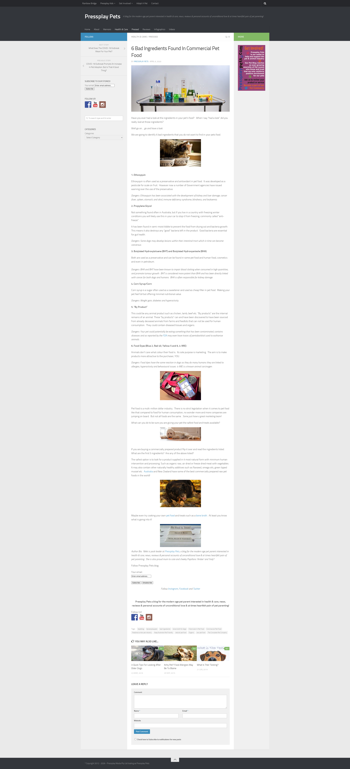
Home (87, 29)
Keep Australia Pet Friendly (163, 633)
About (96, 29)
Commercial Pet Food (214, 629)
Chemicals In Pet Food (196, 629)
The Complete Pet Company (217, 633)
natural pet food (180, 633)
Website (137, 720)
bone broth (201, 515)
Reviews (146, 29)
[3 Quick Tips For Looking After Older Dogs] (147, 653)
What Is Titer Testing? (207, 664)
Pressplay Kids (106, 3)
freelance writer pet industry (142, 633)
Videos (172, 29)
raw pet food (201, 633)
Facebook (183, 588)
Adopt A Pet (142, 3)
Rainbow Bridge (89, 3)
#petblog (141, 629)
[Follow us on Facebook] (134, 617)
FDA (165, 335)
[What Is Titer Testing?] (213, 653)
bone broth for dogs (179, 629)
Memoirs (107, 29)
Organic (191, 633)
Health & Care (121, 29)
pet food (170, 515)
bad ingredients (165, 629)
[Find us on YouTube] (141, 617)
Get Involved (125, 3)
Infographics (159, 29)
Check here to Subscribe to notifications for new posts (159, 739)
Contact (155, 3)
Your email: (137, 572)
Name (137, 711)
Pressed (135, 29)
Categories (89, 133)
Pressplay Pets (102, 16)
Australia (148, 471)
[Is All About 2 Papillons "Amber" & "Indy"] (149, 617)
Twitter (196, 588)
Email (185, 711)
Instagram (173, 588)
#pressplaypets (152, 629)
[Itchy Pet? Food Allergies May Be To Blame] (180, 653)
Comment (138, 692)
